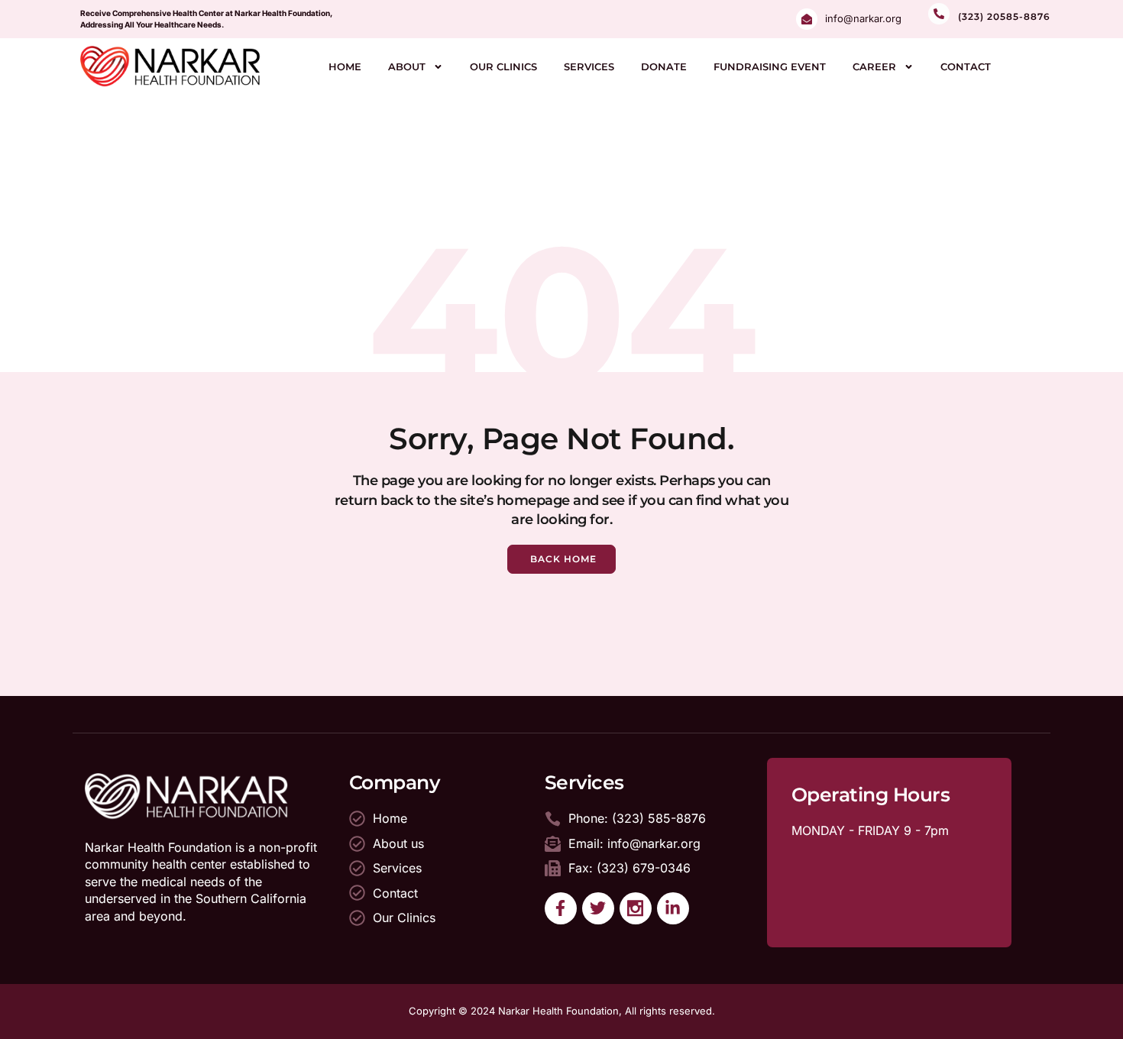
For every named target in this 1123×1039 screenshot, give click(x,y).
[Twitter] (598, 908)
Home (344, 66)
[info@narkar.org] (806, 19)
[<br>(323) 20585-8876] (939, 13)
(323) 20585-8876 (1004, 16)
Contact (965, 66)
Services (589, 66)
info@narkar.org (863, 18)
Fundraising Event (770, 66)
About (407, 66)
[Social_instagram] (636, 908)
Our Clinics (503, 66)
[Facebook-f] (561, 908)
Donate (664, 66)
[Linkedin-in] (673, 908)
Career (874, 66)
